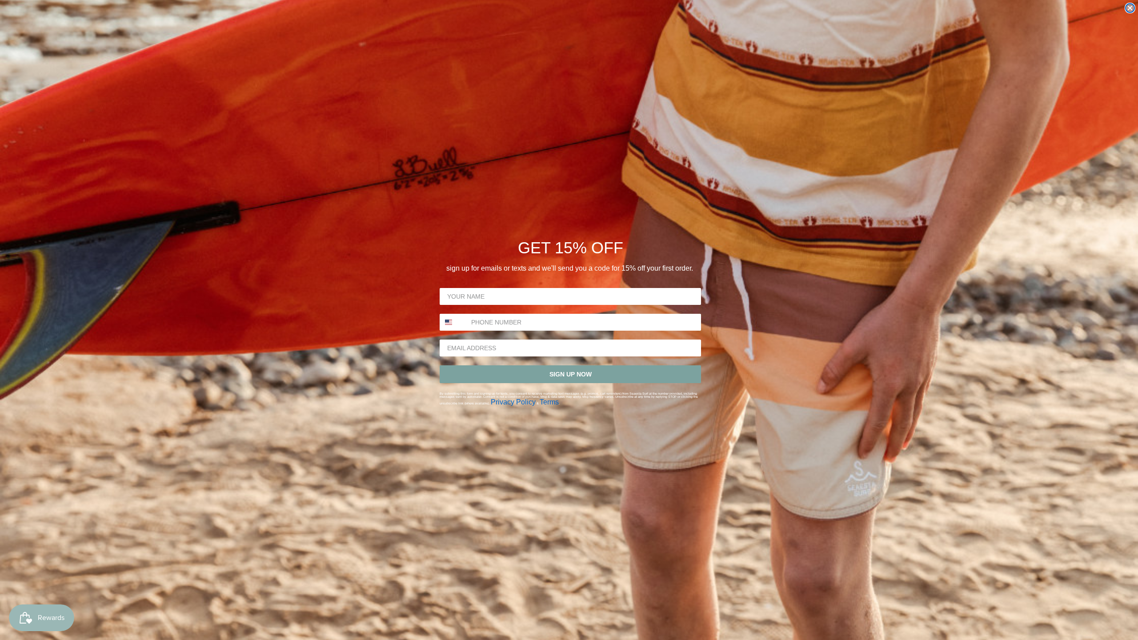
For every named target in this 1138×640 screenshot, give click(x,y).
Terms (549, 402)
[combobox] (453, 322)
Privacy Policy (513, 402)
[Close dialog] (1130, 8)
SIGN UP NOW (570, 374)
